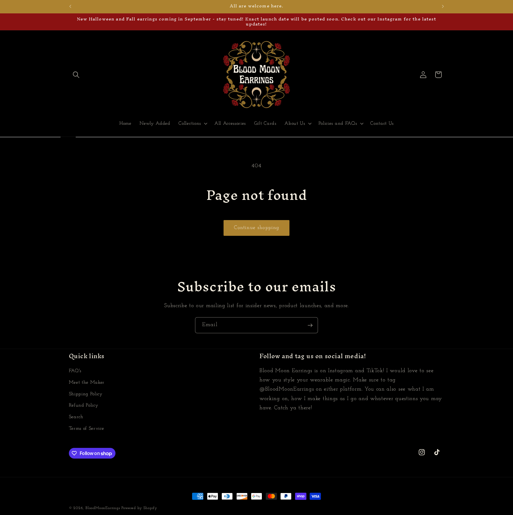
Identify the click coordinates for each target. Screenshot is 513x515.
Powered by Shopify (139, 508)
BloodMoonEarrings (103, 508)
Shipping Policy (86, 394)
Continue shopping (256, 227)
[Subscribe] (310, 325)
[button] (76, 74)
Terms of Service (86, 428)
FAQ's (75, 371)
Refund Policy (84, 405)
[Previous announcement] (70, 6)
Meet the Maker (87, 382)
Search (76, 417)
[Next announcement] (442, 6)
